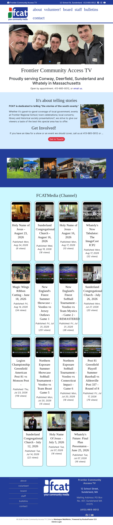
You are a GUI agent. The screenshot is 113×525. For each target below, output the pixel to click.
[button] (45, 61)
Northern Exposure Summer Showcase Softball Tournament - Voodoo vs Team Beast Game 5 (45, 376)
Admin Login (57, 522)
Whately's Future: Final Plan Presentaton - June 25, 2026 (80, 442)
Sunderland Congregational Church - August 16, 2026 (45, 233)
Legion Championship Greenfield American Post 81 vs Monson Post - (21, 372)
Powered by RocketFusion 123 (84, 519)
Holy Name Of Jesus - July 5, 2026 (56, 438)
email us (77, 88)
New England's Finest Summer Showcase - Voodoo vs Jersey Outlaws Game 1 (45, 302)
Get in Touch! (56, 139)
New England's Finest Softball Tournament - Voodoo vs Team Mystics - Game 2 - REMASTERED (70, 302)
